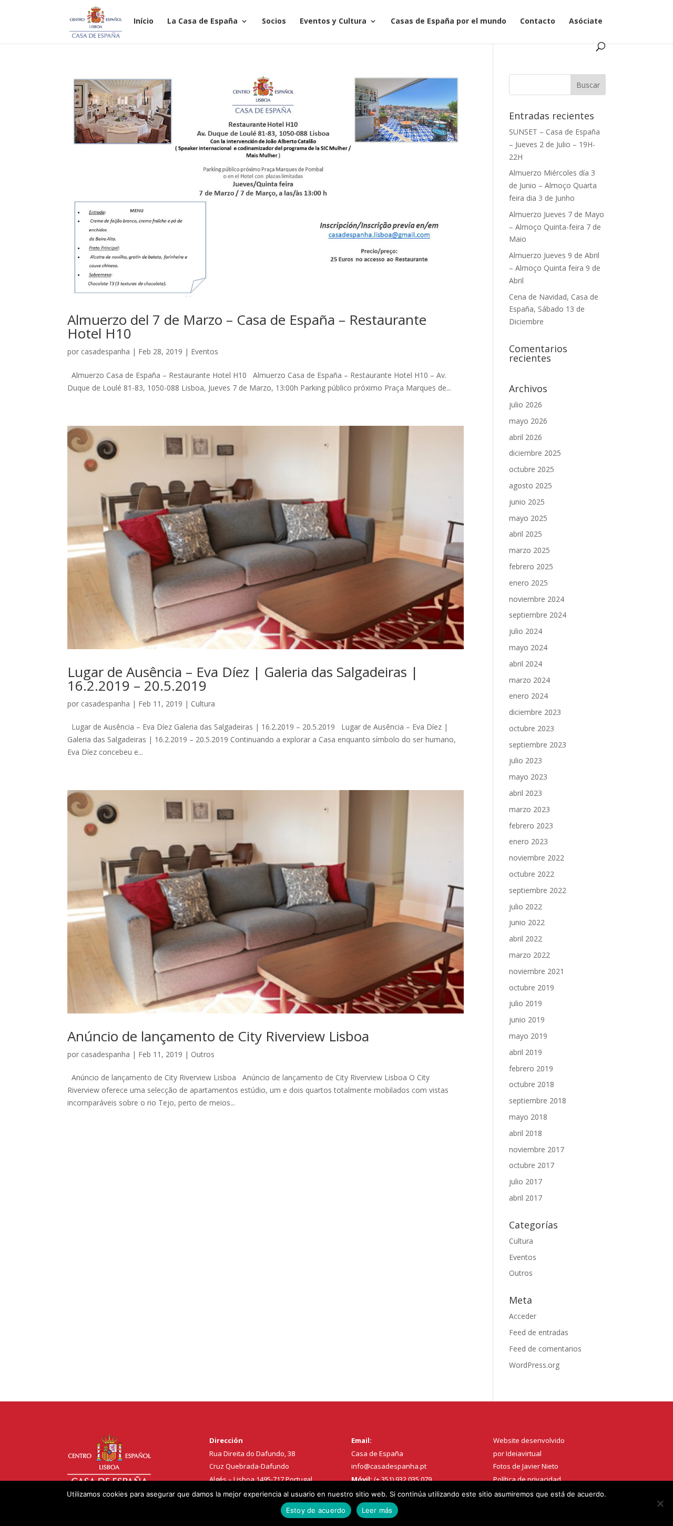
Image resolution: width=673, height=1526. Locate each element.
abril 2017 (525, 1198)
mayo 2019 (528, 1036)
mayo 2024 (528, 647)
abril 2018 (525, 1133)
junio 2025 (527, 502)
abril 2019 (525, 1052)
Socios (274, 21)
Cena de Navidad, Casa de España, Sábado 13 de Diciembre (553, 309)
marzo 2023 (529, 809)
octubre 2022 (531, 874)
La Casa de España (202, 21)
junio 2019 (527, 1020)
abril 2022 (525, 939)
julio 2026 (525, 404)
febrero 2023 (531, 826)
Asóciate (586, 21)
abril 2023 (525, 793)
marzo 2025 (529, 550)
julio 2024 (525, 631)
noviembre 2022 (536, 858)
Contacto (537, 21)
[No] (660, 1503)
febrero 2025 (531, 566)
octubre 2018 (531, 1084)
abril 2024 (525, 664)
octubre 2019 (531, 987)
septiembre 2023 (537, 745)
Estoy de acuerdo (316, 1510)
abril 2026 (525, 437)
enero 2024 (528, 696)
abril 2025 (525, 534)
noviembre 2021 (536, 971)
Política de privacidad (527, 1479)
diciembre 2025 (535, 453)
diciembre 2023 (535, 712)
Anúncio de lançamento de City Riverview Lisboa (218, 1036)
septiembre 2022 (537, 890)
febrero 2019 (531, 1068)
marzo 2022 (529, 955)
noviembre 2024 (536, 599)
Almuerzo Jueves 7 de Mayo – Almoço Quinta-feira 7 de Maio (556, 226)
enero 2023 (528, 841)
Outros (203, 1054)
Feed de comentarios (545, 1349)
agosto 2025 (530, 485)
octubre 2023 (531, 728)
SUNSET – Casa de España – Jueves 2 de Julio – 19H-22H (554, 144)
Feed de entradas (538, 1332)
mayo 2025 (528, 518)
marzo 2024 (529, 680)
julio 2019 (525, 1003)
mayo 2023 (528, 777)
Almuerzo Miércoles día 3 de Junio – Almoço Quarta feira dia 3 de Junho (553, 185)
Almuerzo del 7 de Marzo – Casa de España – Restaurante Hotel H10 (246, 326)
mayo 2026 (528, 421)
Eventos (204, 351)
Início (144, 21)
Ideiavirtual (524, 1453)
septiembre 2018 (537, 1100)
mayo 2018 (528, 1117)
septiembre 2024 (537, 615)
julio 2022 (525, 906)
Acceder (522, 1316)
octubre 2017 (531, 1165)
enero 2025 (528, 583)
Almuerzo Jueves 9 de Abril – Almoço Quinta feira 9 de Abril (554, 267)
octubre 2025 (531, 469)
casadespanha (105, 351)
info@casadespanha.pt (388, 1466)
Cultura (203, 704)
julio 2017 (525, 1181)
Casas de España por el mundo (448, 21)
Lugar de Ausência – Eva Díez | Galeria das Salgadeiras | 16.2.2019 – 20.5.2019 (242, 678)
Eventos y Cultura (333, 21)
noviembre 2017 (536, 1149)
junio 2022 (527, 922)
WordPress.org (534, 1365)
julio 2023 (525, 760)
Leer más (377, 1510)
